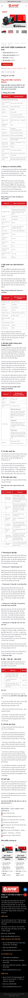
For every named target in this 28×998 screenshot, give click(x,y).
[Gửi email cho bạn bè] (11, 72)
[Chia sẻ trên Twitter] (8, 72)
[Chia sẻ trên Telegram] (14, 72)
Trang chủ (3, 43)
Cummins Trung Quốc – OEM (19, 68)
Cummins (17, 43)
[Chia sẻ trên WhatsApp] (2, 72)
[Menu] (2, 6)
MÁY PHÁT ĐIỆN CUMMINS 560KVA (7, 857)
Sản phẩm (10, 43)
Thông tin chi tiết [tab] (7, 76)
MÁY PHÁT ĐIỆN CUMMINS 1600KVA (21, 857)
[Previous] (3, 16)
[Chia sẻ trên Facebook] (5, 72)
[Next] (24, 16)
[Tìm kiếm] (26, 5)
